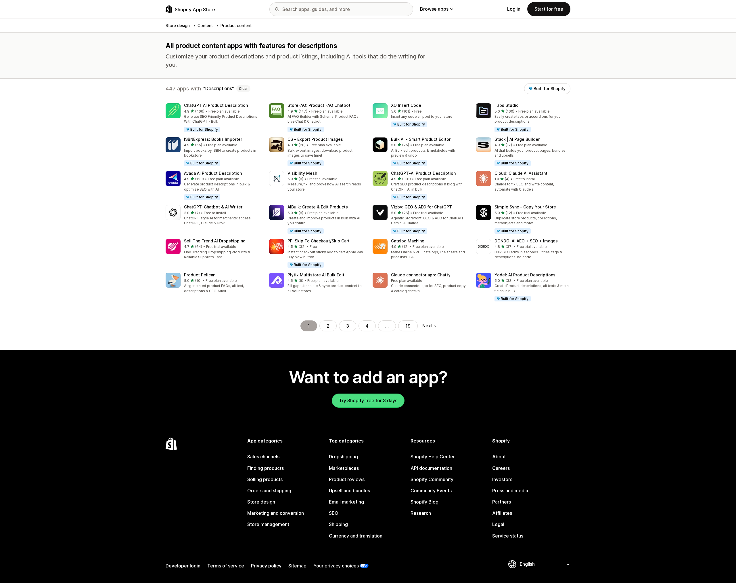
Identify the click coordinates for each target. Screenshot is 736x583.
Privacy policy (266, 566)
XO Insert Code (406, 105)
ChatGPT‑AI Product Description (423, 173)
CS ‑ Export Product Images (315, 139)
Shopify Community (432, 479)
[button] (213, 118)
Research (421, 513)
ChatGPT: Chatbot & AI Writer (213, 206)
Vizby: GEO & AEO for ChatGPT (421, 206)
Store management (268, 524)
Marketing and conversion (275, 513)
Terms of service (225, 566)
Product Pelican (199, 274)
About (499, 456)
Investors (502, 479)
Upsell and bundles (349, 490)
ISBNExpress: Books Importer (213, 139)
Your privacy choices (336, 566)
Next (427, 325)
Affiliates (502, 513)
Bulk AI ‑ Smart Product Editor (421, 139)
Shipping (338, 524)
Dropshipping (343, 456)
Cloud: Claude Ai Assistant (520, 173)
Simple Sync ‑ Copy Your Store (525, 206)
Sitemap (297, 566)
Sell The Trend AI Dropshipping (215, 240)
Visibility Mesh (302, 173)
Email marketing (346, 502)
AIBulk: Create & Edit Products (318, 206)
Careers (501, 468)
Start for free (548, 9)
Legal (498, 524)
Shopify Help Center (433, 456)
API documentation (431, 468)
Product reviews (347, 479)
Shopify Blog (424, 502)
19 (408, 326)
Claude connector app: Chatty (421, 274)
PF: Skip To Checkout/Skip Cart (319, 240)
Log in (513, 9)
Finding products (265, 468)
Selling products (265, 479)
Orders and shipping (269, 490)
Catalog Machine (407, 240)
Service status (507, 536)
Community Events (431, 490)
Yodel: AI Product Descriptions (524, 274)
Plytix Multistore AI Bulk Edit (316, 274)
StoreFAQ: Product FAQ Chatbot (319, 105)
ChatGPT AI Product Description (216, 105)
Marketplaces (344, 468)
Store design (261, 502)
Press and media (510, 490)
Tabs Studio (506, 105)
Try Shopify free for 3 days (368, 400)
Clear (243, 88)
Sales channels (263, 456)
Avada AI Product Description (213, 173)
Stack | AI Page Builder (517, 139)
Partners (501, 502)
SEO (333, 513)
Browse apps (434, 9)
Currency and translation (355, 536)
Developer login (183, 566)
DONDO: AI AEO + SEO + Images (526, 240)
